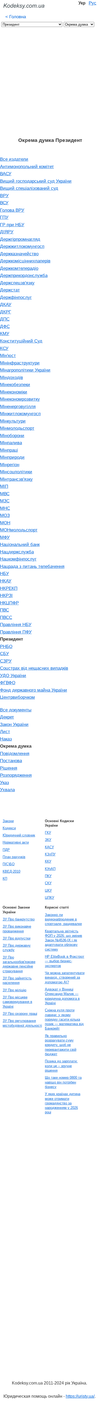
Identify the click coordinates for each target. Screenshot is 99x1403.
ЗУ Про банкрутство (19, 919)
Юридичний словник (19, 835)
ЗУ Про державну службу (17, 947)
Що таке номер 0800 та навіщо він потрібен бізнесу (63, 1082)
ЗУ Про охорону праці (20, 1014)
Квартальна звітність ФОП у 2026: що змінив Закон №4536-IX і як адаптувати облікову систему (63, 940)
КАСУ (49, 847)
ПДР (6, 850)
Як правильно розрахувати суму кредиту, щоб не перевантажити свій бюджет (60, 1045)
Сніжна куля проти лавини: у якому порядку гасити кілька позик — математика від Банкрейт (64, 1019)
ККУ (48, 861)
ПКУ (48, 876)
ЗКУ (48, 840)
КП (5, 879)
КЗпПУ (50, 854)
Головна (15, 16)
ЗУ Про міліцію (14, 990)
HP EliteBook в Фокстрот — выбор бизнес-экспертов (64, 961)
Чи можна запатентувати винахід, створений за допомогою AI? (64, 977)
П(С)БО (9, 864)
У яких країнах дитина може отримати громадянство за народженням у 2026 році (62, 1103)
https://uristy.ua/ (80, 1396)
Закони (8, 821)
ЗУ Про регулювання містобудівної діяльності (22, 1023)
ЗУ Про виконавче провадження (17, 928)
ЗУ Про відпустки (16, 938)
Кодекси (9, 828)
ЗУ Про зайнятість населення (17, 980)
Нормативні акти (16, 842)
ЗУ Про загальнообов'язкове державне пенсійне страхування (19, 964)
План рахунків (14, 857)
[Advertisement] (49, 85)
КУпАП (50, 869)
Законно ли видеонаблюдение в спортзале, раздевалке (63, 919)
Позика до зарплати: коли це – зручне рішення (61, 1065)
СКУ (48, 883)
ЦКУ (48, 890)
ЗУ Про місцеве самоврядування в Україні (17, 1001)
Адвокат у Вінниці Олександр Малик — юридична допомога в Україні (62, 996)
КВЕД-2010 (11, 871)
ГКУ (48, 833)
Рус (92, 3)
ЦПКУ (49, 898)
